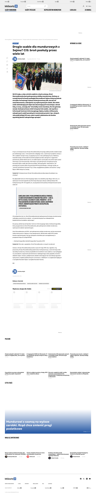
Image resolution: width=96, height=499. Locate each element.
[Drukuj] (7, 65)
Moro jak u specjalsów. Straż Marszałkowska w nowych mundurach (37, 244)
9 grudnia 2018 (41, 241)
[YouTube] (90, 478)
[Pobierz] (7, 68)
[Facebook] (80, 478)
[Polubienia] (7, 58)
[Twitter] (84, 478)
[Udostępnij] (7, 72)
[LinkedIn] (87, 478)
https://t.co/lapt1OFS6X (25, 237)
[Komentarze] (7, 61)
